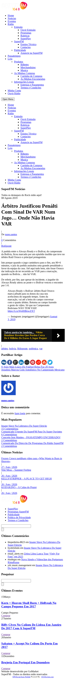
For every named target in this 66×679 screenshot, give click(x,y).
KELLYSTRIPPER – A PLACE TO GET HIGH (26, 478)
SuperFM (19, 41)
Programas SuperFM (18, 511)
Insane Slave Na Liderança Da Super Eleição (24, 425)
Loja (10, 58)
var (40, 348)
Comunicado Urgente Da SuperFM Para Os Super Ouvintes (31, 431)
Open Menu (8, 99)
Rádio (11, 24)
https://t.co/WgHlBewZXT (21, 311)
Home (11, 15)
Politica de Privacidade (19, 517)
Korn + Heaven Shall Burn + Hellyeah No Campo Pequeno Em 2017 (28, 604)
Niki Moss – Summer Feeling (16, 470)
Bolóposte (6, 246)
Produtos (18, 61)
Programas (26, 32)
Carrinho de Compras (31, 76)
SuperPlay (26, 38)
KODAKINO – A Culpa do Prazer (19, 487)
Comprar (5, 615)
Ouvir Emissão (28, 30)
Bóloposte (22, 348)
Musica (24, 70)
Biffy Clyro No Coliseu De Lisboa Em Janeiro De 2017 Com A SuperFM (31, 626)
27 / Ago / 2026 (9, 467)
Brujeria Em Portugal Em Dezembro (25, 662)
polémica (33, 348)
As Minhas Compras (24, 73)
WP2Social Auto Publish (21, 677)
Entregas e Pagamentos (32, 84)
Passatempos (14, 56)
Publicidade (20, 50)
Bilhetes (25, 64)
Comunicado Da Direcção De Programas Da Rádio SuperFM (32, 443)
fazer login (20, 413)
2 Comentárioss (9, 440)
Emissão (18, 27)
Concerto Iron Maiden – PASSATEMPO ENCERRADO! (30, 437)
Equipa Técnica (28, 44)
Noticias (12, 18)
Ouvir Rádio (14, 93)
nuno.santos (11, 234)
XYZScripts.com (47, 677)
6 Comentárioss (9, 434)
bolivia (12, 348)
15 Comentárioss (9, 428)
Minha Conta (14, 90)
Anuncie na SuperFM (31, 53)
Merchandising (28, 67)
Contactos (26, 47)
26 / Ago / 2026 (9, 475)
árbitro (4, 348)
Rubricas (25, 35)
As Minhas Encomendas (33, 79)
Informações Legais (24, 82)
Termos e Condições (31, 87)
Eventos (12, 21)
